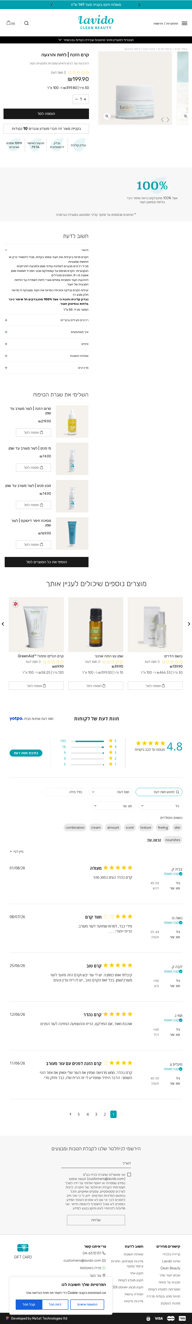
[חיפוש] (25, 23)
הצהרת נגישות (134, 1294)
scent (130, 827)
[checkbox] (64, 792)
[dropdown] (111, 792)
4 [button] (87, 1114)
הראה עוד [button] (154, 840)
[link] (88, 765)
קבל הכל (29, 1304)
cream (96, 827)
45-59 (154, 883)
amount (113, 827)
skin (177, 827)
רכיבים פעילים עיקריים (75, 320)
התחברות (172, 23)
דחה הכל (55, 1304)
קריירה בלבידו (171, 1254)
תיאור (85, 250)
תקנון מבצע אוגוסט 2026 (126, 1287)
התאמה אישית (87, 1304)
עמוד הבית (181, 49)
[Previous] (139, 5)
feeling (163, 827)
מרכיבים (83, 367)
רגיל (156, 1034)
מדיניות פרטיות (133, 1301)
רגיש (156, 888)
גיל (178, 883)
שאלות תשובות (79, 356)
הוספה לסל (46, 113)
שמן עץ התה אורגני (109, 656)
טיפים (85, 344)
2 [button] (105, 1114)
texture (145, 827)
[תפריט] (184, 23)
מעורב (155, 937)
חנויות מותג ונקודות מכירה (163, 1296)
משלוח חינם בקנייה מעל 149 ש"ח (96, 4)
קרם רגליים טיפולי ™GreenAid (41, 656)
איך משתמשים (80, 332)
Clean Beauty (170, 1268)
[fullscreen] (185, 116)
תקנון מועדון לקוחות (130, 1280)
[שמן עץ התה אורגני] (96, 625)
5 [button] (79, 1114)
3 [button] (96, 1114)
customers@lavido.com (82, 1260)
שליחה (96, 1220)
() (13, 23)
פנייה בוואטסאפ (90, 1268)
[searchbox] (159, 792)
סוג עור (175, 888)
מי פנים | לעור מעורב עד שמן (29, 448)
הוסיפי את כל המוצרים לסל (46, 562)
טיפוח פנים (165, 49)
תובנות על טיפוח (169, 1282)
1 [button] (113, 1114)
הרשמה (158, 23)
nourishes (173, 840)
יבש (156, 986)
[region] (60, 1296)
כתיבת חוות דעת (26, 753)
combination (75, 827)
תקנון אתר (136, 1273)
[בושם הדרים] (155, 625)
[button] (122, 1114)
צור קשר (95, 1276)
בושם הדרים (173, 656)
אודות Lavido (171, 1261)
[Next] (52, 5)
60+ (156, 980)
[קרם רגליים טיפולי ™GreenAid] (36, 625)
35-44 (154, 932)
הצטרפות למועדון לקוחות (164, 1289)
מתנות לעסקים (170, 1303)
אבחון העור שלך (169, 1275)
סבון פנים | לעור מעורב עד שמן (28, 485)
